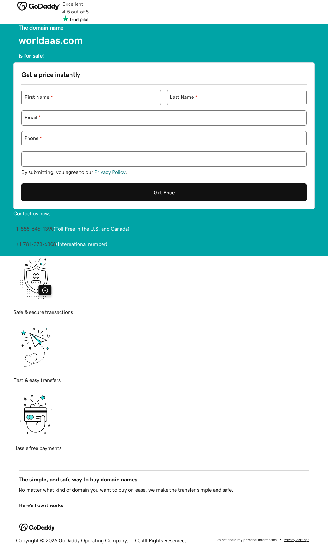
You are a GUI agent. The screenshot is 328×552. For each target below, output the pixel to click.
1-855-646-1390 (35, 228)
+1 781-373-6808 (36, 244)
